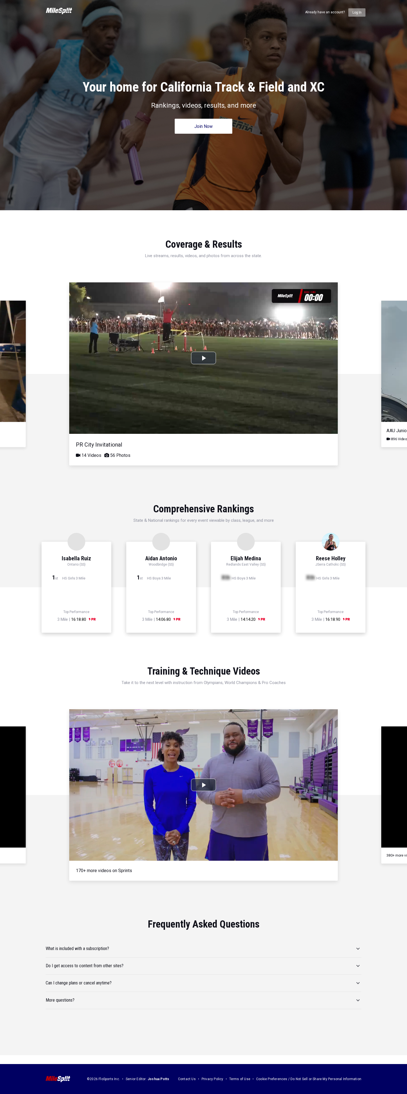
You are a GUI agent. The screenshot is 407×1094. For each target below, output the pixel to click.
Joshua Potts (158, 1079)
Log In (357, 12)
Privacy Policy (212, 1079)
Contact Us (187, 1079)
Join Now (203, 126)
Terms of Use (239, 1079)
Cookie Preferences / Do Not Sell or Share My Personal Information (308, 1079)
